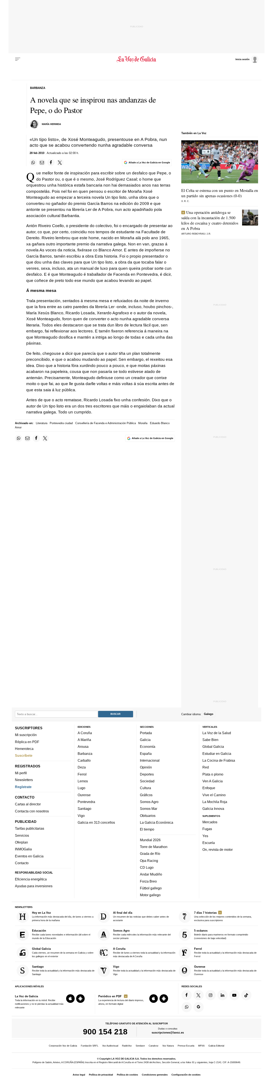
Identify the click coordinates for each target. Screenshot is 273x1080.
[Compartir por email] (42, 162)
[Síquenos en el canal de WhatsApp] (187, 1007)
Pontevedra (86, 802)
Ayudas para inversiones (33, 886)
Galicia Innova (213, 808)
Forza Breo (148, 881)
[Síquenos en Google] (198, 1007)
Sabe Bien (210, 740)
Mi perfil (21, 773)
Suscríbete (23, 755)
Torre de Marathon (153, 847)
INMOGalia (23, 849)
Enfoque (208, 788)
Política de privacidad (101, 1074)
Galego (208, 714)
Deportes (147, 774)
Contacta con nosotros (32, 811)
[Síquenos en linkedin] (222, 995)
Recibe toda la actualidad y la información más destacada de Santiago (63, 970)
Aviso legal (79, 1074)
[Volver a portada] (137, 59)
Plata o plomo (212, 774)
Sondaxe (140, 1045)
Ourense (84, 795)
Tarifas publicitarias (29, 828)
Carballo (84, 760)
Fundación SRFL (89, 1045)
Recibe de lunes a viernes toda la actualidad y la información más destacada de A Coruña (144, 952)
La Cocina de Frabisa (218, 760)
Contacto (22, 863)
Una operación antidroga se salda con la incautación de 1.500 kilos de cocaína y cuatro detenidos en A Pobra (209, 220)
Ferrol (82, 774)
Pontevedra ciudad (61, 423)
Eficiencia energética (31, 879)
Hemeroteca (24, 749)
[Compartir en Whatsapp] (33, 162)
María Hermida (51, 124)
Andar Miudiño (151, 874)
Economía (147, 746)
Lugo (81, 788)
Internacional (150, 760)
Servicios (22, 835)
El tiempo (147, 829)
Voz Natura (168, 1045)
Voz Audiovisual (110, 1045)
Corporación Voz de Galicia (63, 1045)
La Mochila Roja (214, 802)
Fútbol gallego (151, 888)
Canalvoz (153, 1045)
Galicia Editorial (216, 1045)
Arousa (83, 746)
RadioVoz (127, 1045)
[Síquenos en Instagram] (210, 995)
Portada (146, 733)
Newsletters (24, 780)
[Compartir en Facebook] (51, 162)
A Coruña (85, 733)
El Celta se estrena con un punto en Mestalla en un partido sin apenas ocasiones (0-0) (219, 193)
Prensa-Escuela (186, 1045)
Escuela (208, 843)
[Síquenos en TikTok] (246, 995)
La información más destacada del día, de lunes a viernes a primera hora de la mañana (62, 916)
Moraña (142, 423)
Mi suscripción (26, 735)
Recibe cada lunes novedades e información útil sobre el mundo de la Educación (61, 934)
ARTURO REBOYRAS (193, 233)
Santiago (84, 808)
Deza (82, 767)
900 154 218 (105, 1031)
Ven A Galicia (212, 781)
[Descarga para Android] (80, 998)
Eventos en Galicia (29, 856)
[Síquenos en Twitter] (198, 995)
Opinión (146, 767)
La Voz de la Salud (216, 733)
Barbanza (85, 753)
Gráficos (146, 795)
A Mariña (84, 740)
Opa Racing (149, 861)
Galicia (145, 740)
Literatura (41, 423)
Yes (205, 836)
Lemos (83, 781)
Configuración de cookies (185, 1074)
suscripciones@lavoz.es (168, 1032)
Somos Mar (148, 808)
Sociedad (147, 781)
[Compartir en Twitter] (60, 162)
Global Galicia (213, 746)
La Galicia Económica (156, 822)
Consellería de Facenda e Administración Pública (105, 423)
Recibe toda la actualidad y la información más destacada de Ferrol (225, 952)
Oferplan (21, 842)
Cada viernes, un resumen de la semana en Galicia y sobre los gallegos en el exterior (62, 952)
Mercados (209, 822)
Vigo (81, 816)
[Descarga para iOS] (70, 998)
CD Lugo (147, 867)
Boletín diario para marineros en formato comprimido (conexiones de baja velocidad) (221, 934)
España (146, 753)
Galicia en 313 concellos (96, 822)
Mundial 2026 (150, 840)
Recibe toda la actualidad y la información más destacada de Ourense (225, 970)
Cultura (145, 788)
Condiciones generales (155, 1074)
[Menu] (17, 59)
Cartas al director (28, 804)
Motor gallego (150, 895)
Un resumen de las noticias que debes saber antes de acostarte (141, 916)
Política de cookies (127, 1074)
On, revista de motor (217, 849)
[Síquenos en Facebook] (187, 995)
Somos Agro (149, 802)
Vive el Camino (214, 795)
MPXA (201, 1045)
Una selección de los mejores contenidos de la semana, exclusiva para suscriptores (223, 916)
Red (205, 767)
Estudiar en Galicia (216, 753)
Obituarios (147, 816)
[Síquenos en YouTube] (234, 995)
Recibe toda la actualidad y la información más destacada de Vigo (144, 970)
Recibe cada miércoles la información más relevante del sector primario (142, 934)
